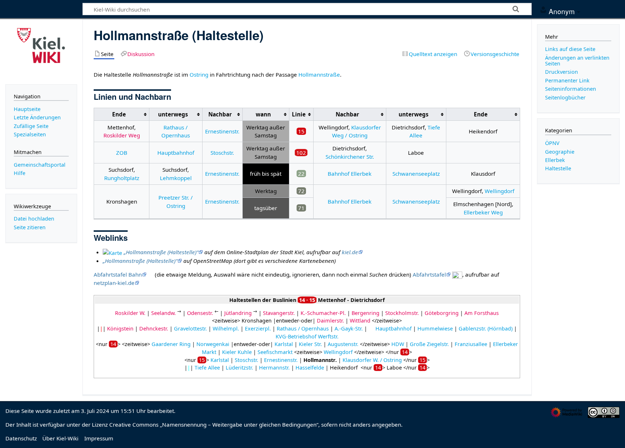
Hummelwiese (435, 328)
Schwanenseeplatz (416, 173)
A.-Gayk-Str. (349, 328)
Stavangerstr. (279, 313)
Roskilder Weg (121, 135)
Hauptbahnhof (175, 152)
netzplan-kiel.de (114, 282)
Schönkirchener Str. (350, 156)
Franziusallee (471, 344)
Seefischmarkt (275, 352)
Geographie (559, 151)
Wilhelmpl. (226, 328)
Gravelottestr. (190, 328)
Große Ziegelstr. (429, 344)
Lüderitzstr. (239, 367)
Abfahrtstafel (429, 274)
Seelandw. (163, 313)
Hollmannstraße (319, 74)
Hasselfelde (310, 367)
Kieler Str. (310, 344)
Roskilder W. (130, 313)
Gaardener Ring (171, 344)
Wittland (360, 320)
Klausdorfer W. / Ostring (372, 360)
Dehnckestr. (153, 328)
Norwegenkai (212, 344)
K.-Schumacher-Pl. (323, 313)
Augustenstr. (343, 344)
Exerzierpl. (258, 328)
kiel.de (350, 252)
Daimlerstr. (330, 320)
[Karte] (112, 252)
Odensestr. (200, 313)
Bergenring (365, 313)
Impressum (98, 438)
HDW (397, 344)
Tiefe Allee (207, 367)
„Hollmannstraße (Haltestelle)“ (161, 252)
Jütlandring (238, 313)
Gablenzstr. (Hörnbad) (486, 328)
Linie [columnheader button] (299, 114)
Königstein (120, 328)
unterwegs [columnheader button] (173, 114)
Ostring (199, 74)
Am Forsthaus (481, 313)
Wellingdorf (499, 191)
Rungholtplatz (121, 178)
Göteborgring (442, 313)
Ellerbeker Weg (483, 212)
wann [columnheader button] (263, 114)
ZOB (121, 152)
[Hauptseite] (41, 51)
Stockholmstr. (402, 313)
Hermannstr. (274, 367)
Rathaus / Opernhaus (303, 328)
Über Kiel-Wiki (60, 438)
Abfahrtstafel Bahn (118, 274)
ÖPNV (552, 143)
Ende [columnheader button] (119, 114)
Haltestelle (558, 168)
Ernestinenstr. (222, 131)
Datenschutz (21, 438)
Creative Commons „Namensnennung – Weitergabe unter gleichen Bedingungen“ (213, 424)
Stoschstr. (222, 152)
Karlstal (284, 344)
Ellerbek (555, 160)
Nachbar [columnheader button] (220, 114)
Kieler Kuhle (237, 352)
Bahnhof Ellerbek (349, 173)
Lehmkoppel (176, 178)
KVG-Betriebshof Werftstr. (307, 336)
